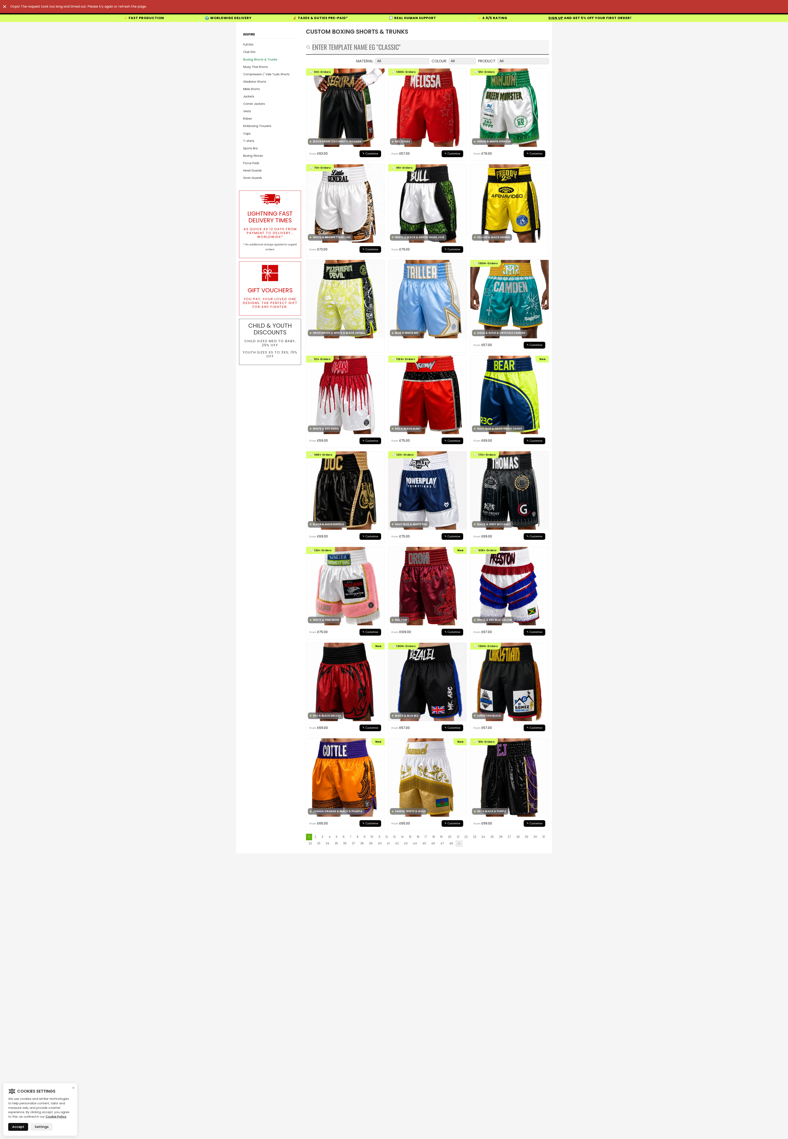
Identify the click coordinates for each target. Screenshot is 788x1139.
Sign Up (348, 18)
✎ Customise (370, 153)
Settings (42, 1126)
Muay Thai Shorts (255, 67)
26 (501, 837)
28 (518, 837)
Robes (247, 119)
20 (449, 837)
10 (372, 837)
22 (466, 837)
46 (433, 843)
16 (418, 837)
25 (492, 837)
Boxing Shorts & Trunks (260, 59)
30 (535, 837)
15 (410, 837)
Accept (18, 1126)
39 (370, 843)
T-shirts (248, 141)
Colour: (439, 61)
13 (394, 837)
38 (362, 843)
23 (474, 837)
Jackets (248, 96)
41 (388, 843)
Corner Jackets (254, 104)
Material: (365, 61)
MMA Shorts (251, 89)
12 (386, 837)
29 (526, 837)
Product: (487, 61)
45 (424, 843)
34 (327, 843)
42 (397, 843)
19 (441, 837)
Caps (247, 134)
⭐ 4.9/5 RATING (285, 18)
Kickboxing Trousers (257, 126)
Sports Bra (250, 148)
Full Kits (248, 44)
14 (402, 837)
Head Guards (252, 170)
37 (353, 843)
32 (310, 843)
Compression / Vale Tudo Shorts (266, 74)
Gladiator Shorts (254, 82)
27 (509, 837)
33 (318, 843)
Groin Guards (252, 178)
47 (442, 843)
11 (379, 837)
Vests (247, 111)
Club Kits (249, 52)
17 (426, 837)
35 (336, 843)
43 (406, 843)
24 (483, 837)
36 (345, 843)
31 (543, 837)
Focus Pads (251, 163)
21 (458, 837)
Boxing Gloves (253, 156)
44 (415, 843)
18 (433, 837)
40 (380, 843)
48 (451, 843)
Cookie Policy (56, 1117)
